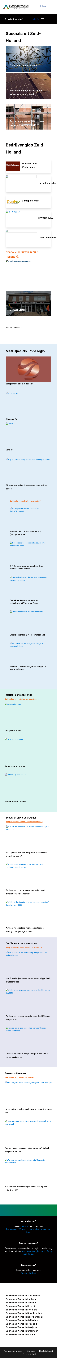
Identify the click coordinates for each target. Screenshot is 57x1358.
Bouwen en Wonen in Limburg (21, 1299)
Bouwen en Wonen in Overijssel (21, 1327)
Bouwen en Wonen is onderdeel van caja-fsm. (28, 1231)
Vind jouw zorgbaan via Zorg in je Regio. (37, 1253)
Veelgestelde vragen (13, 1351)
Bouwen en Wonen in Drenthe (20, 1334)
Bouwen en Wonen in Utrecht (20, 1306)
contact (25, 1226)
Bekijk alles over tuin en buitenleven (19, 1077)
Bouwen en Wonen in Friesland (21, 1324)
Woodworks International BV (25, 279)
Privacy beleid (29, 1354)
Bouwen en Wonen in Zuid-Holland (23, 1295)
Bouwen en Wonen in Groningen (22, 1331)
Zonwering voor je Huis (15, 801)
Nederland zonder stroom (24, 65)
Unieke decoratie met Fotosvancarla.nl (27, 635)
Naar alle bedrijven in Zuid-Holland (22, 254)
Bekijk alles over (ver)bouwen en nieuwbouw (24, 947)
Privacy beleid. (28, 1273)
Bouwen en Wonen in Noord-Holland (24, 1313)
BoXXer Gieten (18, 309)
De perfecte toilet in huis (16, 766)
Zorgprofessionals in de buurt (19, 384)
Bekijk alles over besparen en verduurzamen (24, 822)
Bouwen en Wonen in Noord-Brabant (24, 1317)
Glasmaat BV (11, 419)
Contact (31, 1351)
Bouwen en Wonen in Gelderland (22, 1320)
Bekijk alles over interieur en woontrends (21, 699)
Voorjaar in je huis (13, 731)
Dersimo (10, 450)
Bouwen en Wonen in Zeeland (21, 1302)
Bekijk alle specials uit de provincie (24, 501)
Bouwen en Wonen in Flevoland (21, 1309)
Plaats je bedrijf (46, 1351)
